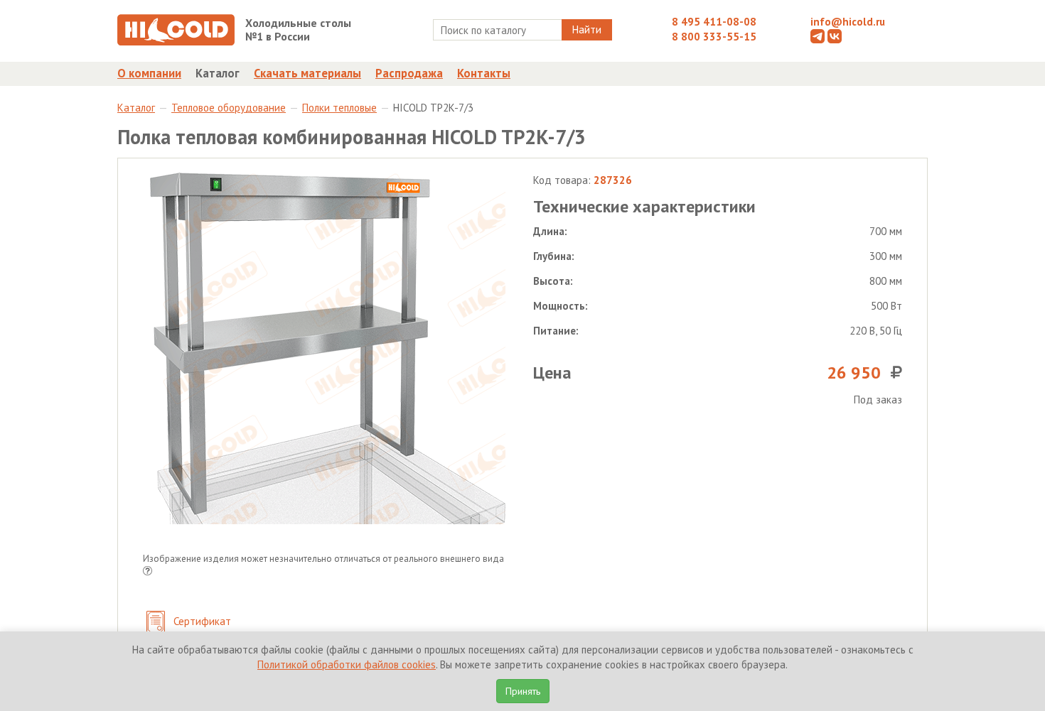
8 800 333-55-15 (714, 36)
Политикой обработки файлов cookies (346, 664)
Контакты (483, 73)
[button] (147, 572)
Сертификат (201, 621)
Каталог (217, 73)
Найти (586, 29)
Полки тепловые (339, 107)
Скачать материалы (307, 73)
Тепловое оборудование (228, 107)
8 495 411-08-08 (714, 21)
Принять (522, 691)
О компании (149, 73)
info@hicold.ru (847, 21)
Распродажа (409, 73)
